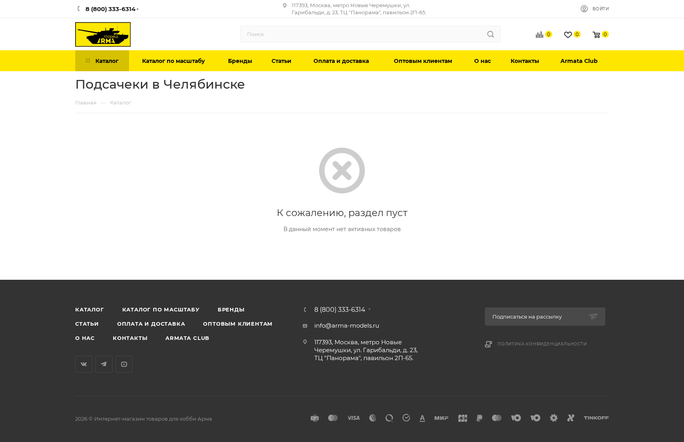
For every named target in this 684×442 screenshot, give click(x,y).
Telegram (103, 364)
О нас (85, 338)
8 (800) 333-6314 (339, 310)
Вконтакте (83, 364)
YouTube (124, 364)
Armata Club (187, 338)
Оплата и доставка (151, 324)
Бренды (231, 309)
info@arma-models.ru (346, 325)
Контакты (130, 338)
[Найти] (490, 34)
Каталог (89, 309)
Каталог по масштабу (161, 309)
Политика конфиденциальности (542, 344)
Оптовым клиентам (238, 324)
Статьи (87, 324)
